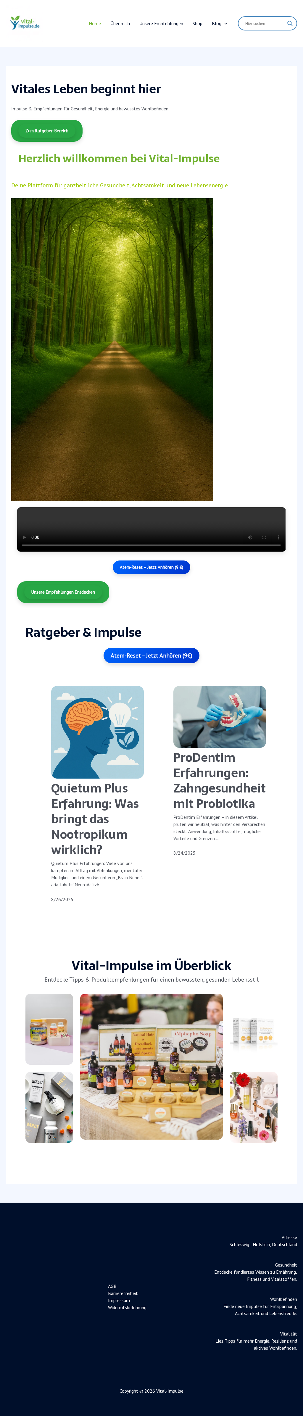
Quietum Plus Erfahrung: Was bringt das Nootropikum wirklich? (95, 819)
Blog (216, 23)
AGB (112, 1286)
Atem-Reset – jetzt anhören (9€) (151, 655)
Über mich (120, 23)
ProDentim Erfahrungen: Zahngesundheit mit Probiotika (219, 780)
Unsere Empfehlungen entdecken (63, 592)
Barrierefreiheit (123, 1293)
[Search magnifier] (290, 23)
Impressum (119, 1300)
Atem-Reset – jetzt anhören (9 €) (151, 567)
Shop (197, 23)
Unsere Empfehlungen (161, 23)
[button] (224, 23)
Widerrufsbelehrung (127, 1307)
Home (95, 23)
